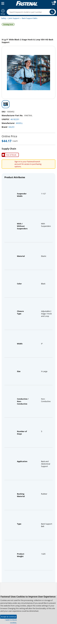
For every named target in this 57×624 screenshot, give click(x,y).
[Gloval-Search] (52, 11)
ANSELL (19, 123)
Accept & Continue (8, 616)
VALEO (11, 127)
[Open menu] (2, 3)
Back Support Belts (29, 18)
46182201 (15, 119)
